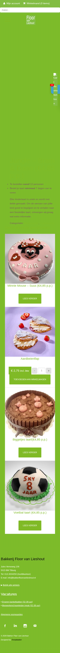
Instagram (25, 625)
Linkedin (15, 625)
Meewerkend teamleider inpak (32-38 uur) (21, 605)
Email (35, 625)
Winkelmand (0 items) (37, 3)
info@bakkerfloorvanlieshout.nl (22, 578)
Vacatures (9, 594)
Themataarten (47, 223)
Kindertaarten (31, 223)
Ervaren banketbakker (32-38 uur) (17, 602)
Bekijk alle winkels (11, 585)
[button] (55, 89)
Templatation (17, 640)
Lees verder (30, 298)
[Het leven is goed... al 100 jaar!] (30, 21)
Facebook (5, 625)
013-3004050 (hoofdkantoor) (17, 574)
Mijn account (12, 3)
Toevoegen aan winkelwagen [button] (30, 379)
